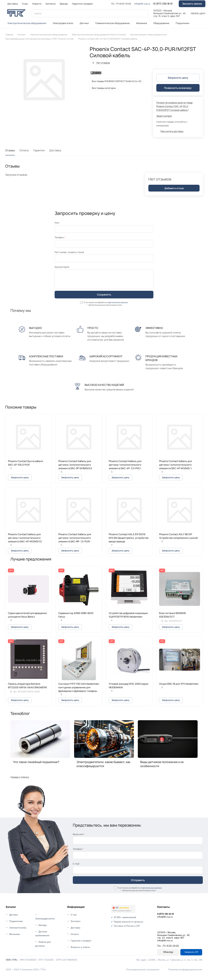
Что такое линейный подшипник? (36, 762)
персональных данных (117, 302)
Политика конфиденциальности (185, 969)
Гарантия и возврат (81, 940)
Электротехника (17, 927)
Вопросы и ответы (80, 947)
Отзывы (10, 150)
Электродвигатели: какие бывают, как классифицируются (103, 764)
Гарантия (39, 150)
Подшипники (16, 921)
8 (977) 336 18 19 (162, 3)
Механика (14, 934)
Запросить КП (191, 952)
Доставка (55, 150)
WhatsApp (168, 952)
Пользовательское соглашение (142, 969)
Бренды (43, 925)
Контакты (75, 921)
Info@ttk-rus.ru (142, 3)
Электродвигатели (45, 918)
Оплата (24, 150)
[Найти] (144, 13)
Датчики (13, 914)
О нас (74, 914)
